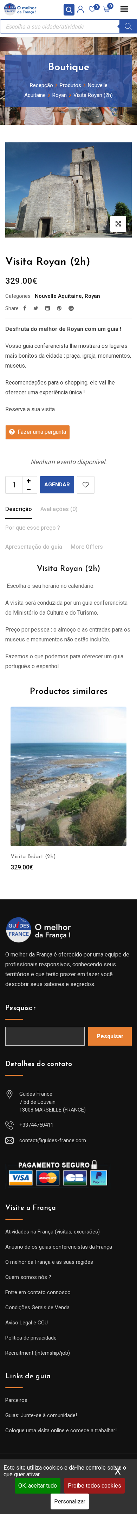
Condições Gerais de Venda (37, 1307)
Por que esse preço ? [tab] (32, 527)
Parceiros (16, 1400)
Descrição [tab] (18, 509)
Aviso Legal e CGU (26, 1322)
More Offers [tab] (87, 546)
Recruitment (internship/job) (37, 1353)
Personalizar (69, 1501)
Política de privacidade (31, 1338)
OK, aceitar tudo (37, 1485)
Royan (92, 296)
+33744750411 (36, 1125)
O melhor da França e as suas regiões (49, 1262)
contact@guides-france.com (52, 1140)
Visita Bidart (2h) (33, 857)
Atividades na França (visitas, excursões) (52, 1232)
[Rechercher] (128, 26)
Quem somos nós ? (28, 1277)
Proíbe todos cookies (94, 1485)
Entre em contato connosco (38, 1292)
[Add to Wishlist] (85, 485)
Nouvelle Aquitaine (58, 296)
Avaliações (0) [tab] (59, 509)
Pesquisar (20, 1008)
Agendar (57, 484)
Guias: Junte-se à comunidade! (41, 1415)
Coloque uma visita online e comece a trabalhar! (61, 1430)
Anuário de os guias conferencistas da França (58, 1247)
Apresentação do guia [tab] (33, 546)
